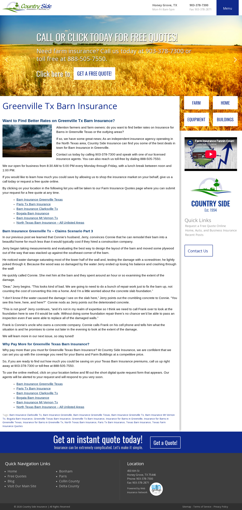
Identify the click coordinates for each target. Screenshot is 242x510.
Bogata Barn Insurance (20, 418)
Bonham (65, 471)
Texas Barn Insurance (138, 422)
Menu (227, 8)
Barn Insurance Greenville (57, 414)
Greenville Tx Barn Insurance (88, 418)
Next (235, 60)
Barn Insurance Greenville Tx (127, 414)
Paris (63, 476)
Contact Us (198, 251)
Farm (196, 103)
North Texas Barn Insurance (80, 422)
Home (225, 103)
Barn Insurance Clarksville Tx (25, 414)
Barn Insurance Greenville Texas (91, 414)
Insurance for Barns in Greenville (124, 418)
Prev (6, 60)
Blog (11, 481)
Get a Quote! (165, 442)
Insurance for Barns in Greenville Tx (43, 422)
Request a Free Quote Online (205, 226)
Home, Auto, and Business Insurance (211, 230)
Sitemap (186, 506)
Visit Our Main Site (22, 486)
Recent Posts (194, 235)
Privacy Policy (221, 506)
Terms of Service (202, 506)
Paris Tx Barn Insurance (111, 422)
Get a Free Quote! (94, 73)
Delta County (69, 486)
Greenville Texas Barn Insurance (52, 418)
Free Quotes (17, 476)
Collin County (69, 481)
